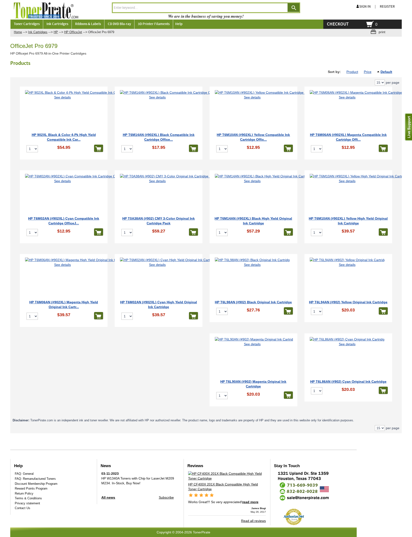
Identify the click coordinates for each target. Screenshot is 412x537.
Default (386, 72)
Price (367, 72)
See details (62, 97)
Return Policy (24, 493)
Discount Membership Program (36, 483)
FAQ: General (24, 473)
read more (250, 502)
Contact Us (22, 508)
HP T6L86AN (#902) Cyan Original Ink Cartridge (348, 381)
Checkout (338, 24)
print (382, 32)
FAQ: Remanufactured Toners (35, 478)
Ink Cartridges (37, 32)
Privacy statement (27, 503)
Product (352, 72)
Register (387, 6)
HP (56, 32)
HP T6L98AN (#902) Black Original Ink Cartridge (253, 302)
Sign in (365, 6)
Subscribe (166, 497)
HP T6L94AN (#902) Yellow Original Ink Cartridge (348, 302)
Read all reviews (253, 521)
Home (18, 32)
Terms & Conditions (28, 498)
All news (108, 497)
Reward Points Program (31, 488)
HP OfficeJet (73, 32)
